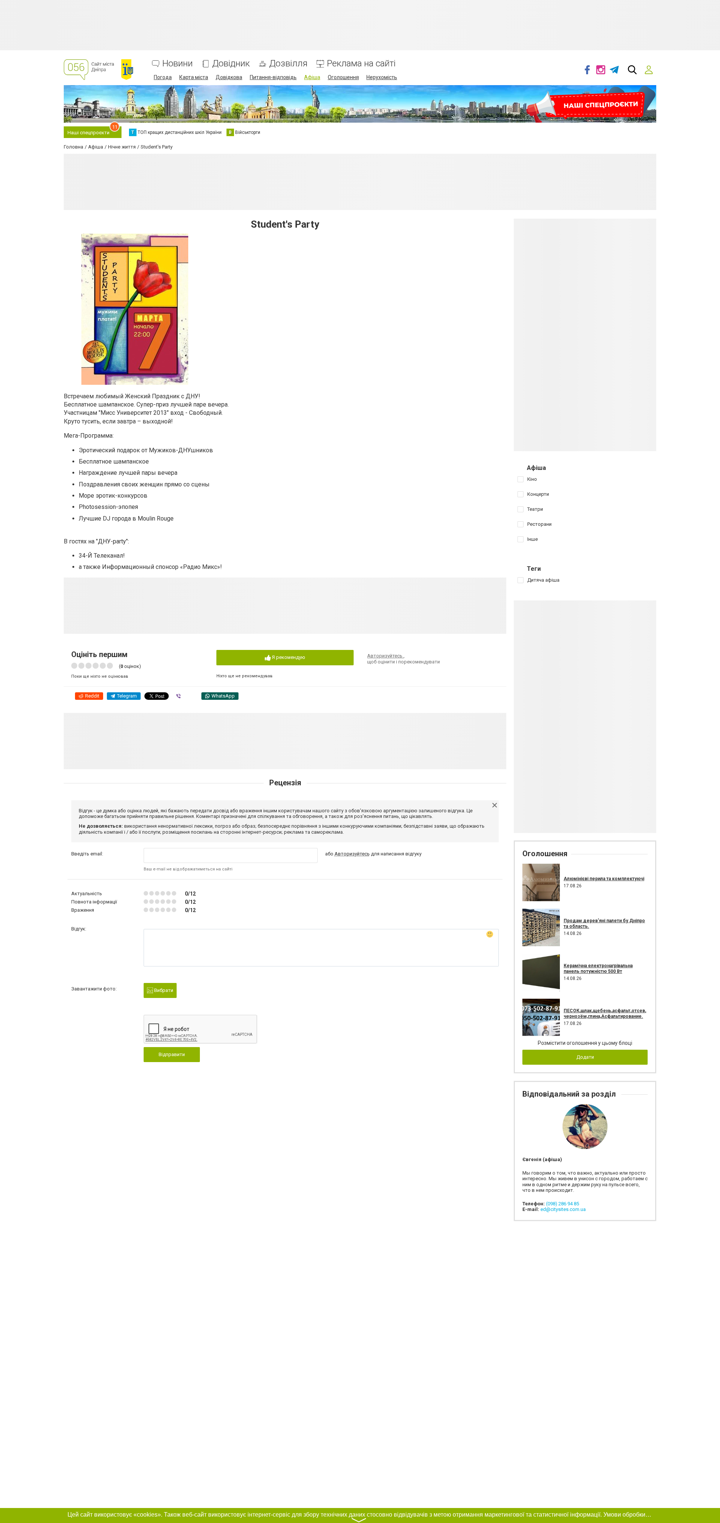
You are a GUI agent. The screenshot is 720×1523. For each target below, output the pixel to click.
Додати (585, 1057)
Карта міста (193, 77)
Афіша (312, 77)
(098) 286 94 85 (562, 1203)
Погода (163, 77)
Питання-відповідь (273, 77)
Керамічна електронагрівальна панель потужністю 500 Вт (598, 968)
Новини (177, 64)
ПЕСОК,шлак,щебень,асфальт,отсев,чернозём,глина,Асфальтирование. (605, 1013)
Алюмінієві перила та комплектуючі (604, 878)
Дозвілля (288, 64)
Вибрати (163, 990)
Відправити (172, 1054)
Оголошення (343, 77)
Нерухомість (381, 77)
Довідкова (229, 77)
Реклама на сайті (361, 64)
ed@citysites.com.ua (563, 1209)
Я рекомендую (288, 657)
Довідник (231, 64)
